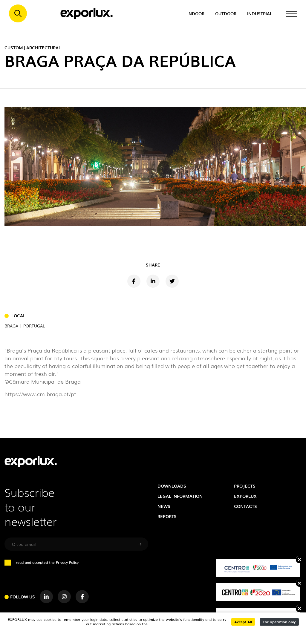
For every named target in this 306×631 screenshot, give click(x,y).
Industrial (259, 13)
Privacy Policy (67, 562)
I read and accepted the (46, 562)
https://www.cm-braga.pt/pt (40, 394)
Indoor (195, 13)
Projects (244, 486)
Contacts (245, 506)
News (163, 506)
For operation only (279, 621)
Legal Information (180, 496)
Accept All (243, 621)
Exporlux (245, 496)
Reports (167, 516)
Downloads (171, 486)
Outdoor (225, 13)
